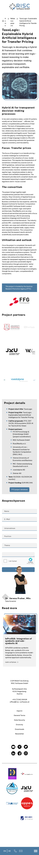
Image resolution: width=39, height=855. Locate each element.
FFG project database (19, 490)
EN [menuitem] (5, 851)
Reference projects (13, 22)
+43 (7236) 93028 (19, 699)
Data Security (19, 720)
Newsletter (19, 734)
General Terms (19, 715)
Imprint (19, 711)
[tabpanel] (19, 641)
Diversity (19, 725)
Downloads (19, 729)
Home (5, 22)
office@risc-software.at (19, 702)
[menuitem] (4, 851)
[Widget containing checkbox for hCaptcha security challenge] (18, 561)
